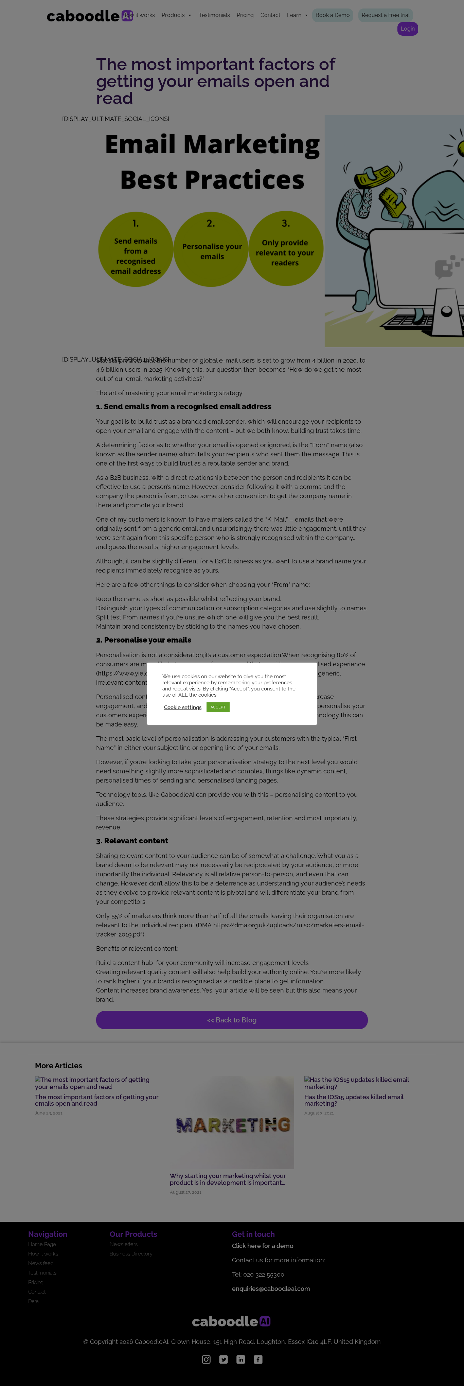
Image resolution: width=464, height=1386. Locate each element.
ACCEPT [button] (218, 707)
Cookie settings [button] (182, 707)
